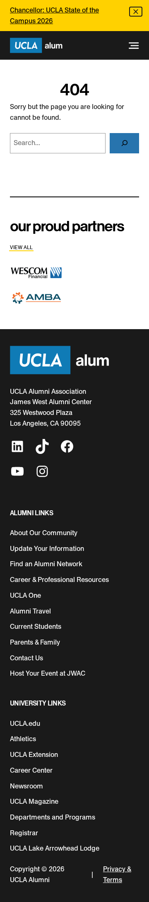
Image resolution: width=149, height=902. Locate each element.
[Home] (36, 45)
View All (21, 247)
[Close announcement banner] (135, 12)
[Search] (124, 143)
